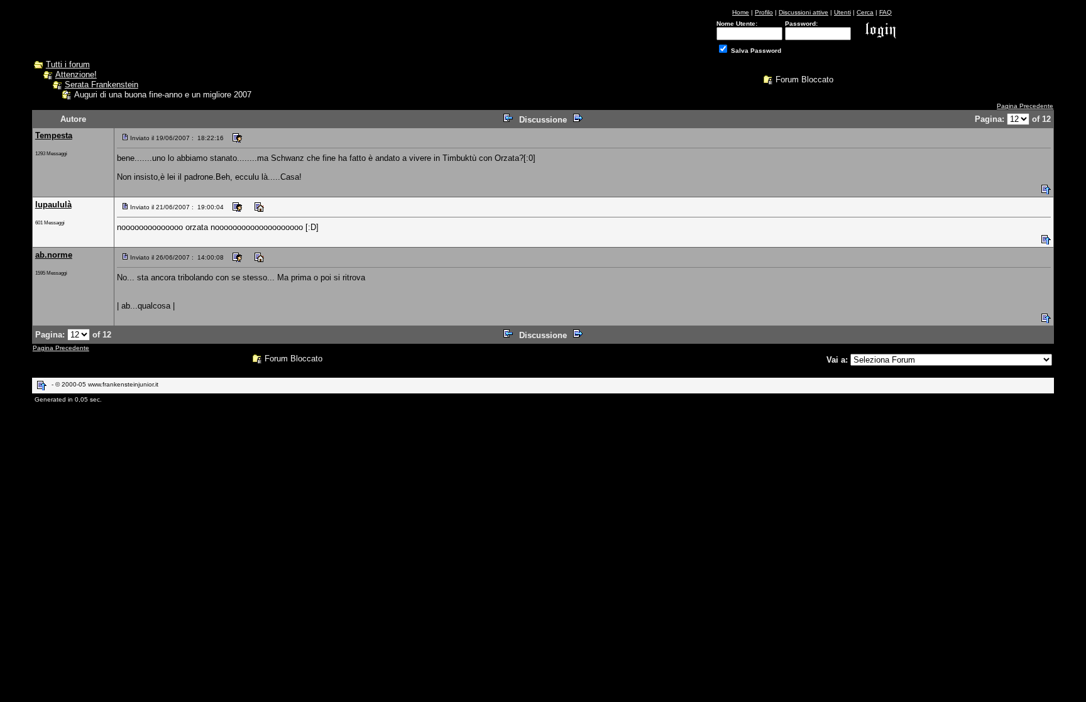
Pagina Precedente (1025, 105)
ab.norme (53, 255)
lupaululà (53, 204)
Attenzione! (76, 74)
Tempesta (53, 135)
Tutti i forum (68, 64)
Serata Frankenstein (101, 84)
